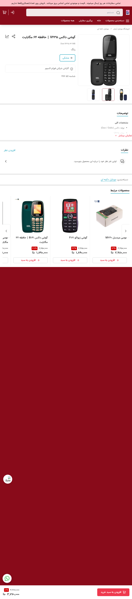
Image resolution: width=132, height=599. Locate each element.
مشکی (65, 58)
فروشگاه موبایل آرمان (121, 28)
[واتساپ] (7, 578)
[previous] (126, 231)
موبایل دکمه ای (103, 28)
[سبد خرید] (4, 12)
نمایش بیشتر (125, 136)
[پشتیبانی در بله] (7, 479)
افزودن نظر (9, 150)
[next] (6, 231)
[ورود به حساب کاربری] (13, 12)
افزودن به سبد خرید (111, 592)
